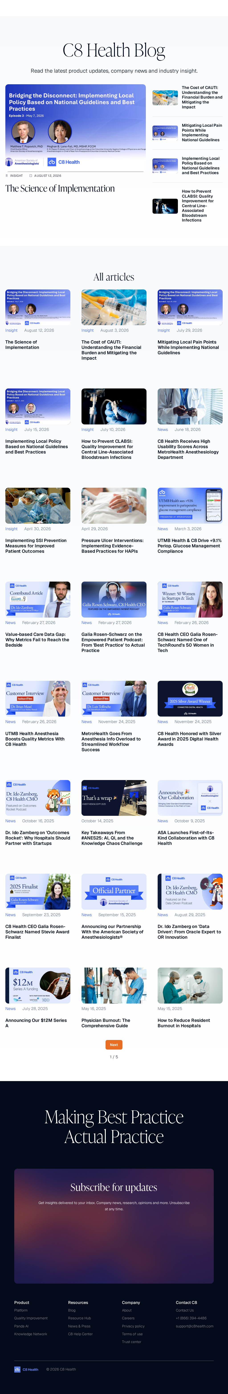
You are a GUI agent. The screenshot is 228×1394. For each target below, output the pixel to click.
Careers (128, 1318)
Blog (71, 1310)
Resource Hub (79, 1318)
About (127, 1310)
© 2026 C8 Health (61, 1369)
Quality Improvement (31, 1318)
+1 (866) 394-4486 (191, 1318)
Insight (16, 175)
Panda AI (21, 1326)
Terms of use (132, 1334)
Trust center (131, 1341)
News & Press (79, 1326)
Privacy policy (133, 1326)
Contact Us (185, 1310)
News (163, 429)
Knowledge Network (30, 1334)
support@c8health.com (195, 1326)
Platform (21, 1310)
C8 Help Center (80, 1334)
